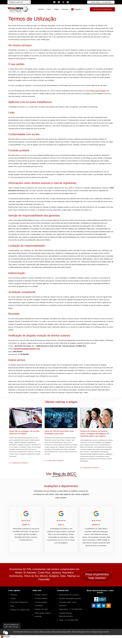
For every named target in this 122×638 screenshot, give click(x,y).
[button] (101, 2)
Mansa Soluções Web (64, 632)
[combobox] (5, 636)
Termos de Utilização (92, 632)
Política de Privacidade (98, 91)
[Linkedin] (59, 2)
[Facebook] (54, 2)
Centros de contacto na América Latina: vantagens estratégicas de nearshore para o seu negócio (94, 433)
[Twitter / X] (63, 2)
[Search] (29, 2)
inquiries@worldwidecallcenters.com (26, 349)
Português (6, 636)
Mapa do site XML (104, 632)
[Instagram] (68, 2)
